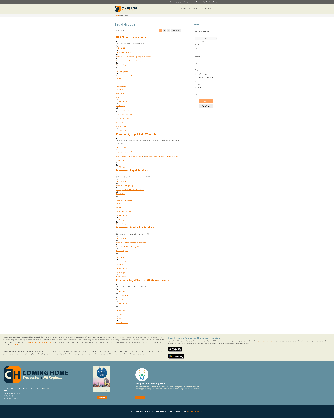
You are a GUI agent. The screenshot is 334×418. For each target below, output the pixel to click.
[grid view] (160, 30)
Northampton (133, 156)
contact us (16, 345)
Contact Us (177, 2)
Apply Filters (206, 101)
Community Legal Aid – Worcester (137, 134)
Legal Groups (120, 106)
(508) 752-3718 (121, 148)
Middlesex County (139, 190)
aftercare (200, 81)
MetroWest (129, 190)
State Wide (119, 300)
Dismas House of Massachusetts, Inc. (40, 342)
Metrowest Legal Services (132, 170)
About (169, 2)
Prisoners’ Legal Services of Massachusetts (142, 280)
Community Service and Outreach (124, 77)
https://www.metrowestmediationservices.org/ (131, 243)
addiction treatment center (206, 77)
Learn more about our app (265, 341)
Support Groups (121, 126)
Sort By (175, 30)
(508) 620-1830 (121, 181)
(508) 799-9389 (121, 48)
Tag (196, 70)
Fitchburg (125, 156)
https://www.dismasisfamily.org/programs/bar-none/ (133, 57)
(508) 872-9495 (121, 238)
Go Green (140, 397)
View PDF (102, 398)
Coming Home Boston (210, 2)
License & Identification (124, 110)
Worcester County (135, 61)
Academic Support (203, 74)
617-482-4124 (120, 291)
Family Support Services (124, 211)
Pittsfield (141, 156)
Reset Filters (206, 106)
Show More (198, 87)
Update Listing (188, 2)
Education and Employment (121, 88)
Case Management (122, 72)
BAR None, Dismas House (131, 37)
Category (197, 44)
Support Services (121, 131)
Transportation (121, 277)
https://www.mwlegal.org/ (124, 186)
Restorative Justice (122, 323)
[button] (187, 9)
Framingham (120, 190)
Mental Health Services (123, 118)
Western (155, 156)
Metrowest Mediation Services (135, 227)
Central (118, 61)
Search (198, 2)
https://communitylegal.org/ (125, 152)
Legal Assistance (121, 102)
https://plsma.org (122, 295)
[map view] (168, 30)
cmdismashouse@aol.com (124, 52)
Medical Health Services (124, 114)
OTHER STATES (206, 9)
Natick (139, 247)
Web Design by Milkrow (194, 411)
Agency (200, 84)
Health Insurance (121, 93)
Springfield (148, 156)
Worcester (125, 61)
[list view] (164, 30)
